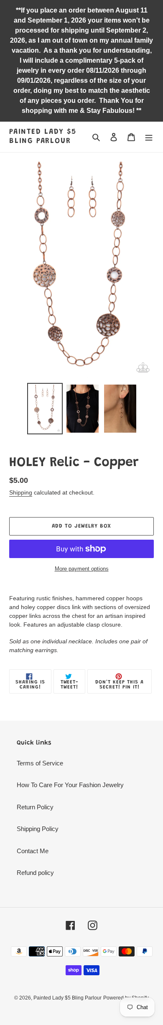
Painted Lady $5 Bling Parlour (42, 136)
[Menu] (149, 137)
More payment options (82, 569)
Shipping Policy (38, 828)
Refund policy (35, 872)
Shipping (20, 492)
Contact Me (32, 850)
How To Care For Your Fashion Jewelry (70, 784)
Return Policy (35, 807)
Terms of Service (40, 763)
